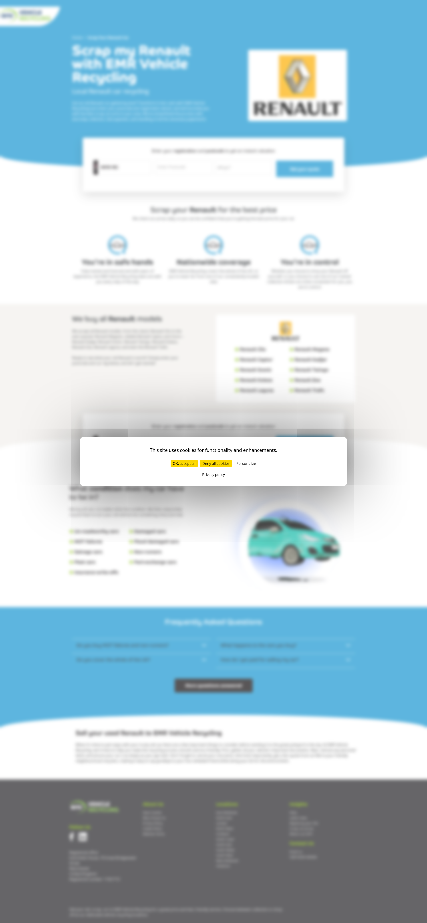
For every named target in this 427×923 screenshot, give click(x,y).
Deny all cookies (216, 463)
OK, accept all (184, 463)
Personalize (246, 463)
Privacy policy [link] (213, 474)
